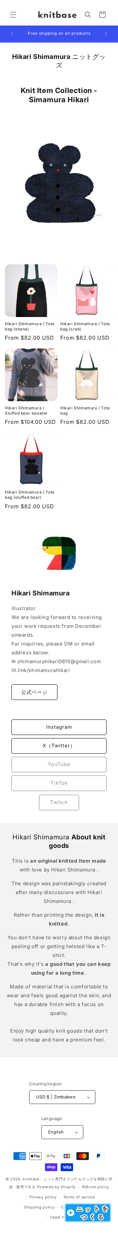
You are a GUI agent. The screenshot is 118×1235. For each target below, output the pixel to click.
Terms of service (79, 1197)
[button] (13, 15)
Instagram (59, 727)
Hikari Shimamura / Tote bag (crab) (85, 326)
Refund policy (95, 1187)
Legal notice (62, 1217)
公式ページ (34, 692)
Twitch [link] (59, 802)
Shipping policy (39, 1207)
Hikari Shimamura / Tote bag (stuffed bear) (30, 495)
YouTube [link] (59, 764)
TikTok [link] (59, 783)
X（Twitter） (59, 745)
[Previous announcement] (12, 34)
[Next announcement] (106, 34)
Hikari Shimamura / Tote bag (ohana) (30, 326)
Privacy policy (43, 1197)
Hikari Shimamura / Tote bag (85, 410)
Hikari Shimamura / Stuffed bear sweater (26, 410)
